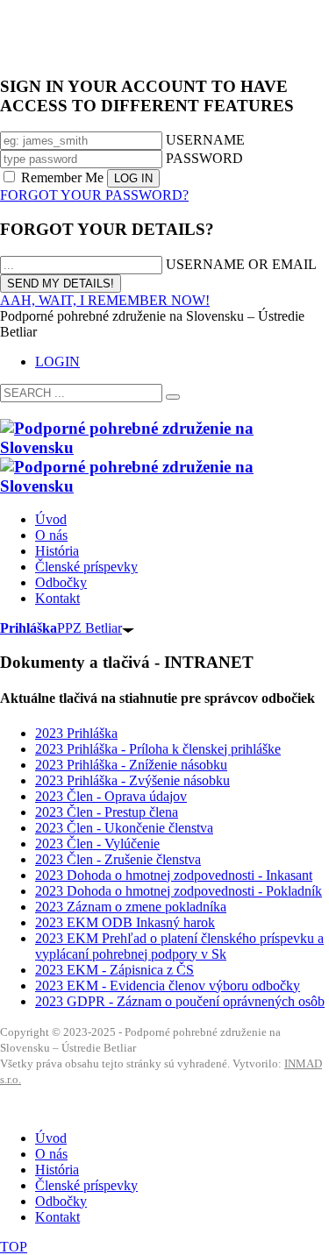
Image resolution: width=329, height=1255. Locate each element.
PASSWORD (204, 158)
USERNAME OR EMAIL (241, 264)
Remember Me (62, 177)
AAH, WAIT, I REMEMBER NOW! (105, 300)
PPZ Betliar (61, 627)
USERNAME (205, 139)
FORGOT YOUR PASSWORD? (94, 195)
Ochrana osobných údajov (62, 1109)
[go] (173, 397)
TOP (13, 1246)
